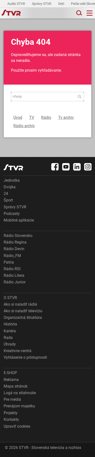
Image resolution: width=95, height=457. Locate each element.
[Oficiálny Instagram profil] (88, 167)
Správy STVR (42, 4)
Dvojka (10, 187)
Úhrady (10, 344)
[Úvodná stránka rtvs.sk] (11, 13)
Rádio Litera (14, 275)
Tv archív (66, 117)
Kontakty (11, 419)
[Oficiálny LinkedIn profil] (77, 167)
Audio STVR (16, 4)
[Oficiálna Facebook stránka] (55, 167)
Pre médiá (12, 399)
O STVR (10, 297)
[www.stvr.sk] (13, 167)
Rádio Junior (15, 282)
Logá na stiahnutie (20, 392)
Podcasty (12, 213)
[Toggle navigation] (89, 13)
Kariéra (10, 331)
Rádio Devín (14, 248)
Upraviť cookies (17, 426)
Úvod (17, 117)
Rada (8, 337)
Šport (8, 200)
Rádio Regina (15, 242)
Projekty (11, 413)
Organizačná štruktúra (23, 317)
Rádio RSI (12, 269)
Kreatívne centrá (17, 350)
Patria (9, 262)
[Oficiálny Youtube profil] (66, 167)
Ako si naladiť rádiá (20, 304)
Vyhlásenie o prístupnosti (25, 357)
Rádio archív (24, 125)
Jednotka (12, 180)
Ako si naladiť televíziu (23, 311)
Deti (61, 4)
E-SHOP (10, 372)
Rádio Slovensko (18, 235)
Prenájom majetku (19, 406)
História (10, 324)
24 (6, 193)
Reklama (11, 379)
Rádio (46, 117)
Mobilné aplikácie (19, 220)
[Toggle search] (78, 13)
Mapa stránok (16, 386)
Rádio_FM (12, 255)
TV (31, 117)
